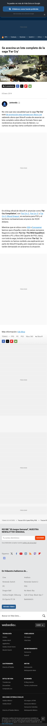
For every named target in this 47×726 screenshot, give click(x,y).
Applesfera (6, 643)
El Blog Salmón (29, 682)
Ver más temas (9, 607)
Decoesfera (6, 685)
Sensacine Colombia (30, 707)
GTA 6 (40, 37)
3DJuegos (27, 637)
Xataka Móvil (7, 640)
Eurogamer (37, 227)
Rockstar (22, 37)
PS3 (22, 336)
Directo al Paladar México (11, 710)
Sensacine (27, 652)
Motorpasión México (30, 710)
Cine (4, 577)
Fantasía (13, 37)
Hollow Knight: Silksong (12, 595)
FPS (12, 336)
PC (17, 336)
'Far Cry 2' (25, 213)
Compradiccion (7, 689)
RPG (6, 37)
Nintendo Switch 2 (31, 582)
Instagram (25, 553)
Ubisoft (40, 336)
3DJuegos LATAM (30, 700)
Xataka (5, 637)
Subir (38, 625)
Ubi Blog (21, 332)
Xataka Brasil (7, 704)
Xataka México (7, 700)
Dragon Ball (7, 591)
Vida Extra (27, 640)
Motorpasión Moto (30, 670)
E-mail (30, 86)
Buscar (44, 616)
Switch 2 (31, 37)
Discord (4, 558)
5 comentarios (9, 86)
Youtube (21, 553)
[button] (14, 102)
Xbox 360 (29, 336)
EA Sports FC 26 (9, 599)
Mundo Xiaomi (7, 650)
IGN (28, 227)
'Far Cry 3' (34, 213)
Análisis (27, 577)
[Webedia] (9, 626)
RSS (30, 553)
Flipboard (25, 86)
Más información (7, 724)
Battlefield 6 (28, 599)
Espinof (26, 655)
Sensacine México (30, 704)
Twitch (35, 553)
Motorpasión (28, 667)
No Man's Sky (29, 591)
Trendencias (7, 682)
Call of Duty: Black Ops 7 (33, 595)
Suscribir (40, 538)
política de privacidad (29, 543)
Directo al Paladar (8, 667)
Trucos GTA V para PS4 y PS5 (27, 520)
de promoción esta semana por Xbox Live (24, 114)
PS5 (25, 586)
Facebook (17, 86)
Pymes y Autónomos (30, 685)
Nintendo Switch (9, 582)
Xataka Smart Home (9, 647)
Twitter (21, 86)
